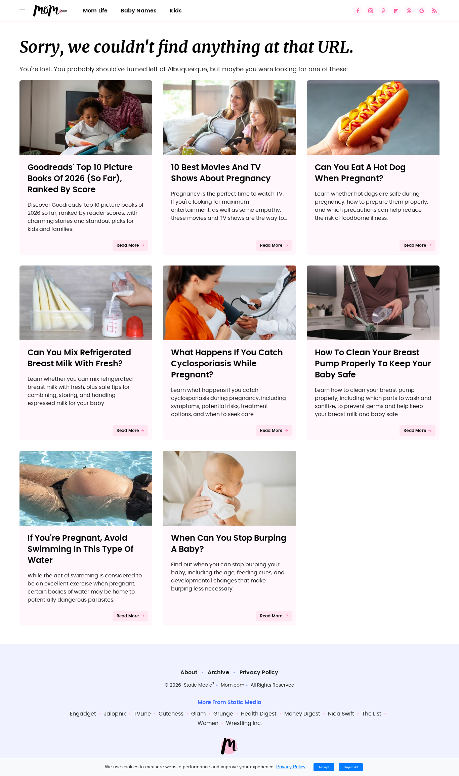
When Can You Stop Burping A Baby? (228, 544)
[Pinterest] (383, 11)
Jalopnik (115, 714)
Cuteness (171, 714)
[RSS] (434, 11)
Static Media (198, 685)
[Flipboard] (396, 11)
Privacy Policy (259, 672)
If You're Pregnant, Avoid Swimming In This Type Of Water (80, 549)
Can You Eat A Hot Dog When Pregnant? (360, 173)
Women (208, 723)
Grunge (223, 714)
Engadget (83, 714)
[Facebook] (358, 11)
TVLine (142, 714)
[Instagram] (371, 11)
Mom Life (95, 10)
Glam (198, 714)
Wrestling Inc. (244, 723)
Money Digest (302, 714)
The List (371, 714)
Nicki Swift (341, 714)
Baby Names (139, 10)
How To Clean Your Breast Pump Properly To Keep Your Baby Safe (373, 364)
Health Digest (259, 714)
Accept (324, 767)
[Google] (422, 11)
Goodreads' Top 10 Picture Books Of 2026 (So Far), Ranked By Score (80, 179)
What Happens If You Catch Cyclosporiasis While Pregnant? (227, 364)
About (188, 672)
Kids (176, 10)
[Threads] (409, 11)
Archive (218, 672)
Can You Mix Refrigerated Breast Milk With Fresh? (79, 358)
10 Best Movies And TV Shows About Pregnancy (221, 173)
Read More (128, 245)
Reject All (351, 767)
